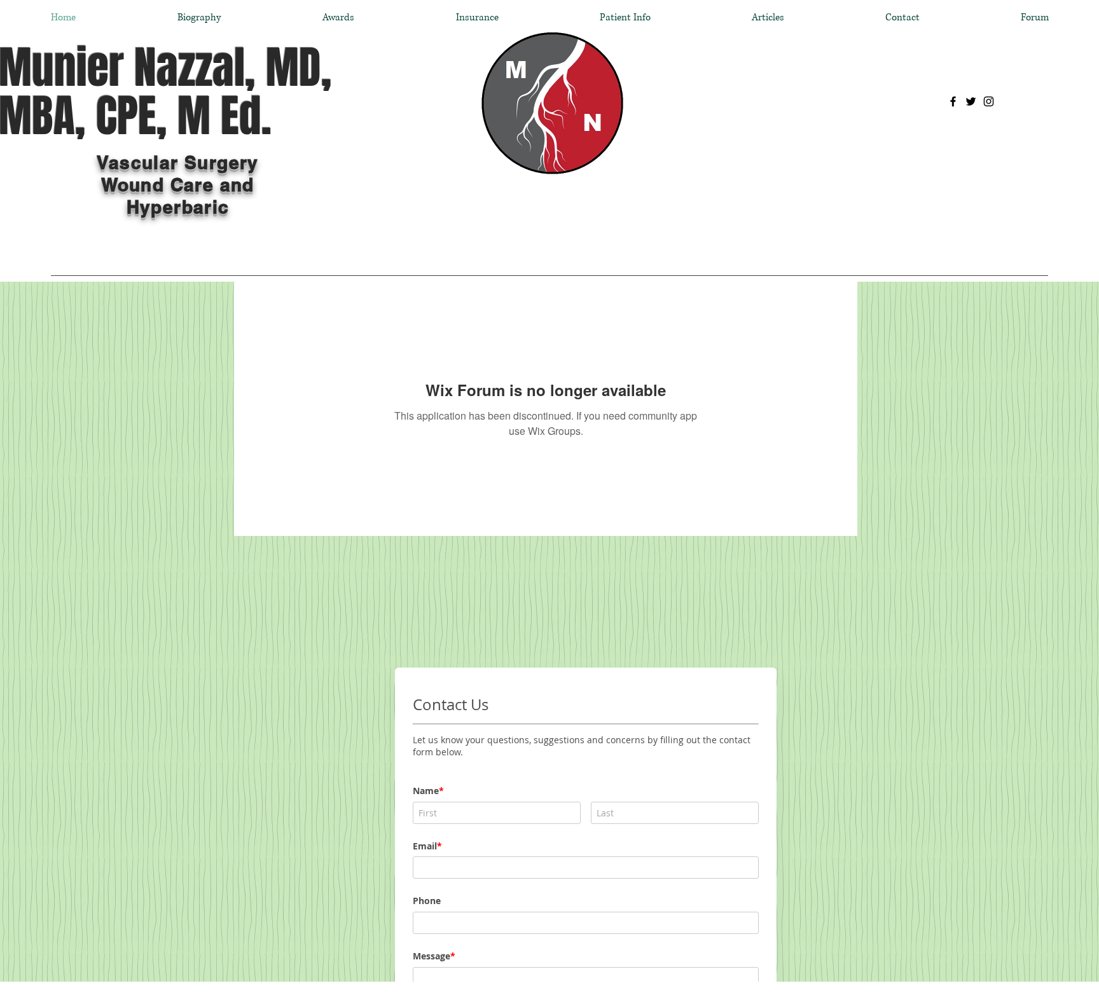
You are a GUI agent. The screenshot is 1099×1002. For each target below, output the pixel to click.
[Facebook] (953, 101)
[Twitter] (971, 101)
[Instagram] (988, 101)
